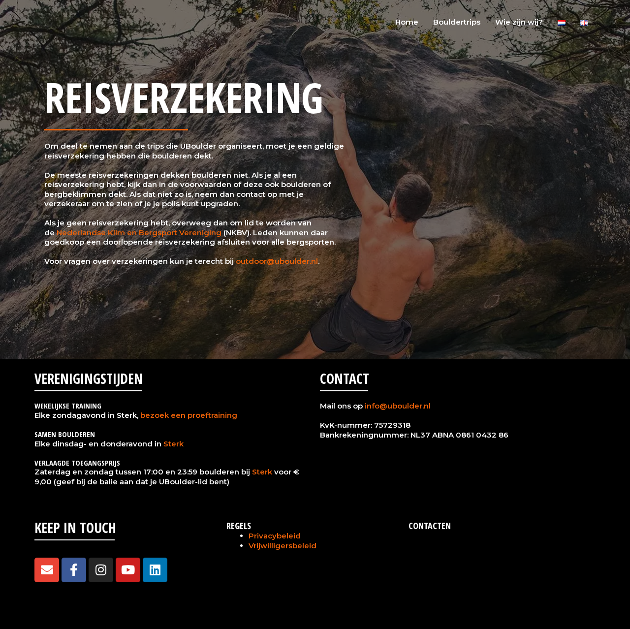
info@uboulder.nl (398, 405)
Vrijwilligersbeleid (282, 545)
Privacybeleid (275, 535)
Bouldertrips (456, 22)
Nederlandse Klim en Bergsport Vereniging (139, 232)
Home (406, 22)
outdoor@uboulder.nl (277, 261)
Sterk (173, 443)
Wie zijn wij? (519, 22)
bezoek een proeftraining (188, 415)
